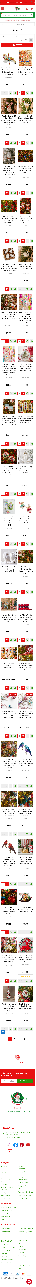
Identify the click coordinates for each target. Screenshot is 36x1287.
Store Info (21, 1189)
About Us (4, 1166)
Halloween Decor (7, 1210)
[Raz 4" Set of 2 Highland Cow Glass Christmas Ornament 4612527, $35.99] (25, 557)
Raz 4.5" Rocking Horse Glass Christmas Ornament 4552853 (25, 909)
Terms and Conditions (25, 1192)
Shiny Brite (4, 1244)
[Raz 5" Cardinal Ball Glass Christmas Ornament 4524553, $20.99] (25, 994)
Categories (6, 1203)
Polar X (3, 1238)
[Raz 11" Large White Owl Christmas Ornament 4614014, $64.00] (9, 557)
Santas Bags (22, 1256)
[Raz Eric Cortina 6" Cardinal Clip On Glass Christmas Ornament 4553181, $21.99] (25, 653)
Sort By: (4, 36)
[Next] (25, 1039)
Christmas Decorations (8, 1207)
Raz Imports (5, 1229)
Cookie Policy (5, 1179)
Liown (20, 1262)
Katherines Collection (8, 1247)
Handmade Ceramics (25, 1259)
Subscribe (25, 1081)
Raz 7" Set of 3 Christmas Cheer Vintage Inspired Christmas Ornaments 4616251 (9, 521)
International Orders (25, 1195)
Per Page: (19, 36)
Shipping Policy (23, 1186)
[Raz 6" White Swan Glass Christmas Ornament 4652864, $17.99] (25, 254)
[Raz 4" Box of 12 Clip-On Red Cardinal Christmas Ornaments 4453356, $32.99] (25, 605)
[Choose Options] (7, 736)
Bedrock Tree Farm (24, 1265)
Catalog (3, 1172)
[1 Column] (26, 40)
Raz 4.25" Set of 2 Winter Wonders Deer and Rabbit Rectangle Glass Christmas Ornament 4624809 (9, 421)
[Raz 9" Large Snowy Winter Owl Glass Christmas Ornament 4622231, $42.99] (25, 456)
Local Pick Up (5, 1198)
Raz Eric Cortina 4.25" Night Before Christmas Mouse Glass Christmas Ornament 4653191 (9, 120)
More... (20, 1268)
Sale (2, 1220)
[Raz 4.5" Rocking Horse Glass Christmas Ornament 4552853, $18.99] (25, 897)
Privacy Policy (23, 1172)
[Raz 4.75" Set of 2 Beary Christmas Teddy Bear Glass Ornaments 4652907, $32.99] (25, 206)
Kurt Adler (4, 1235)
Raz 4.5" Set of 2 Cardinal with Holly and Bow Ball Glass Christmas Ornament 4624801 (9, 471)
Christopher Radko (7, 1260)
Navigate (5, 1163)
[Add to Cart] (7, 143)
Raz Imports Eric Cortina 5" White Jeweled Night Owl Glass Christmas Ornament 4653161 (9, 170)
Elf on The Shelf (6, 1241)
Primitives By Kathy (25, 1232)
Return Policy (23, 1183)
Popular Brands (8, 1225)
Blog (2, 1176)
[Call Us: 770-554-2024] (27, 9)
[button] (17, 1105)
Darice (20, 1246)
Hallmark (4, 1253)
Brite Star (4, 1256)
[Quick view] (10, 93)
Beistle (3, 1266)
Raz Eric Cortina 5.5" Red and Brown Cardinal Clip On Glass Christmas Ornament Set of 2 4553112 (9, 861)
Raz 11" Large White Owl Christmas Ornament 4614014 (9, 569)
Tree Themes (5, 1216)
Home (3, 24)
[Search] (32, 15)
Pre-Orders (5, 1213)
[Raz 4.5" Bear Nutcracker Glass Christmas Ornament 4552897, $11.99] (9, 897)
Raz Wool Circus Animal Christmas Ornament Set (9, 665)
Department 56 (6, 1232)
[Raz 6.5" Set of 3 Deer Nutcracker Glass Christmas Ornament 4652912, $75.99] (25, 156)
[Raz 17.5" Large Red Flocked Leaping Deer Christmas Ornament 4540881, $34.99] (25, 945)
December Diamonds (25, 1229)
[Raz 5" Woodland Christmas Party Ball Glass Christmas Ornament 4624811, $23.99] (25, 354)
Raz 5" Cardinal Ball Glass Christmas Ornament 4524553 (25, 1006)
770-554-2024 (16, 1137)
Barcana (21, 1253)
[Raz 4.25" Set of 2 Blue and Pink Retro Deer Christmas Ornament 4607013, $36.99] (9, 605)
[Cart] (31, 9)
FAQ (2, 1169)
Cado (20, 1243)
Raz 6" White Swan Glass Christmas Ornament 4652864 (25, 266)
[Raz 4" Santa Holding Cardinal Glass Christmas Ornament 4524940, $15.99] (9, 994)
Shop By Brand (23, 1198)
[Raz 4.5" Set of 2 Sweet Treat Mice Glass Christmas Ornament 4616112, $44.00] (25, 506)
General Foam (23, 1235)
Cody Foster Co (6, 1263)
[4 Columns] (31, 40)
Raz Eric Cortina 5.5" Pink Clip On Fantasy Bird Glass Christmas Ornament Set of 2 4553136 (9, 763)
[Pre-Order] (23, 93)
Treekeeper (22, 1249)
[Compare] (15, 93)
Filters (19, 45)
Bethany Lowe (6, 1250)
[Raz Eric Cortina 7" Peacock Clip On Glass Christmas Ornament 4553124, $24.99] (25, 799)
